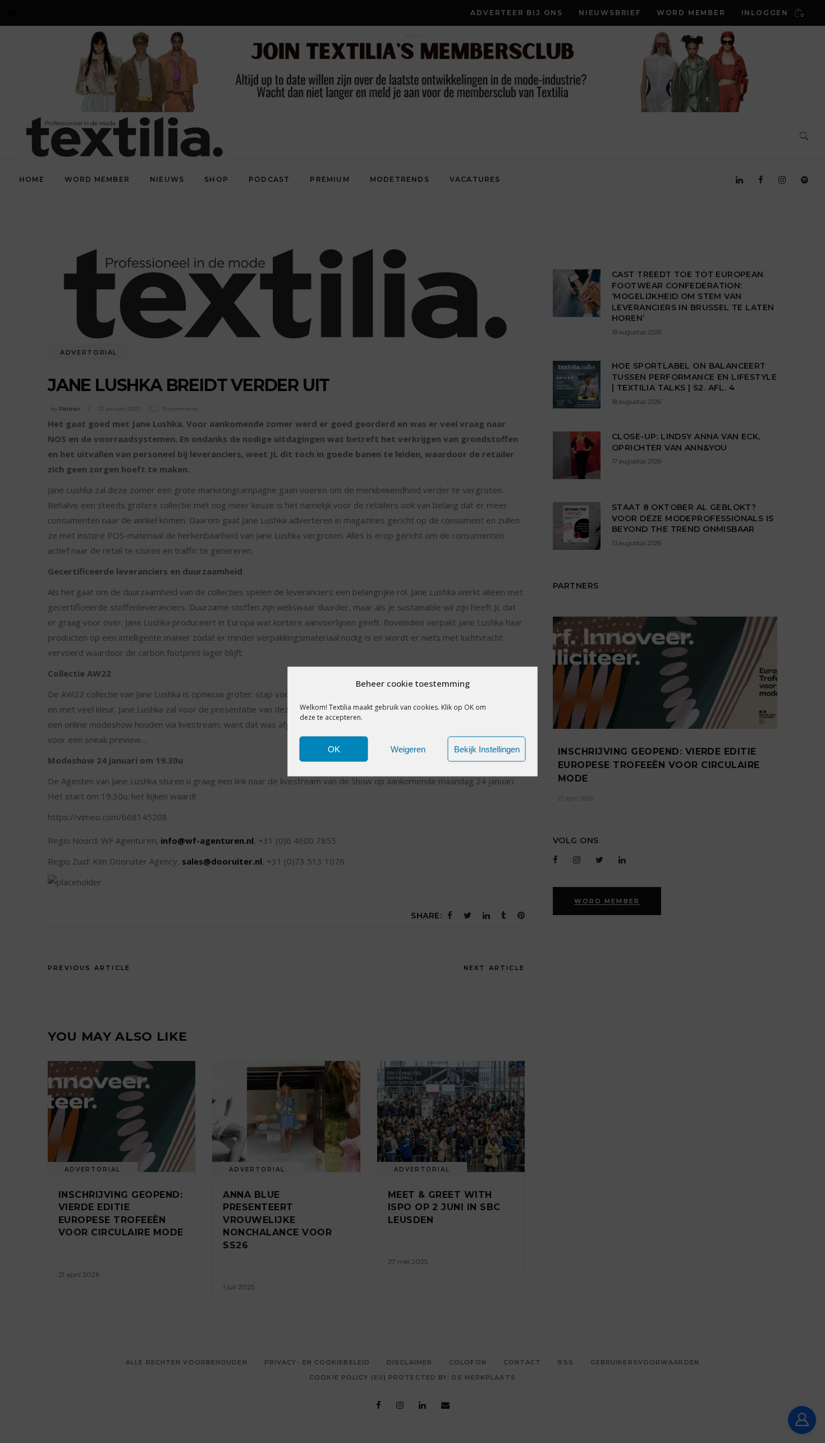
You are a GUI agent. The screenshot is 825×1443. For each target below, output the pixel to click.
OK (334, 748)
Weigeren (408, 748)
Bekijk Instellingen (487, 748)
